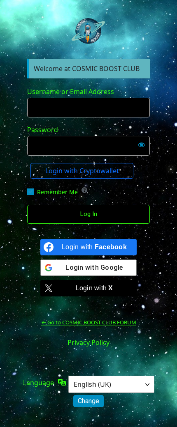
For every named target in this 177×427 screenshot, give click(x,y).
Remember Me (57, 192)
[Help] (84, 190)
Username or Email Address (70, 91)
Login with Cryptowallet (82, 170)
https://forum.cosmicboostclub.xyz (88, 31)
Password (42, 129)
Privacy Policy (88, 342)
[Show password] (141, 144)
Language (38, 382)
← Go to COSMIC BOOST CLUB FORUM (88, 322)
